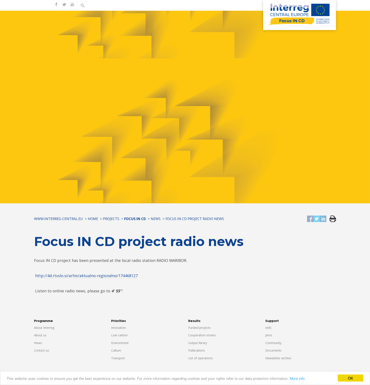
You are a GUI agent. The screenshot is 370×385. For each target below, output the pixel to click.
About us (40, 335)
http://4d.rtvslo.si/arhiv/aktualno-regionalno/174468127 (86, 275)
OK (350, 378)
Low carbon (119, 335)
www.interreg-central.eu (58, 218)
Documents (273, 350)
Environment (120, 343)
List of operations (200, 358)
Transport (118, 358)
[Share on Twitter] (316, 219)
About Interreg (44, 328)
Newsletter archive (278, 358)
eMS (268, 328)
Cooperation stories (202, 335)
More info (297, 378)
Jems (268, 335)
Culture (116, 350)
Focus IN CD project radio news (195, 218)
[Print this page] (331, 219)
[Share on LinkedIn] (323, 219)
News (156, 218)
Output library (197, 343)
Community (273, 343)
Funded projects (199, 328)
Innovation (118, 328)
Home (93, 218)
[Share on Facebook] (310, 219)
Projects (111, 218)
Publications (196, 350)
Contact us (41, 350)
